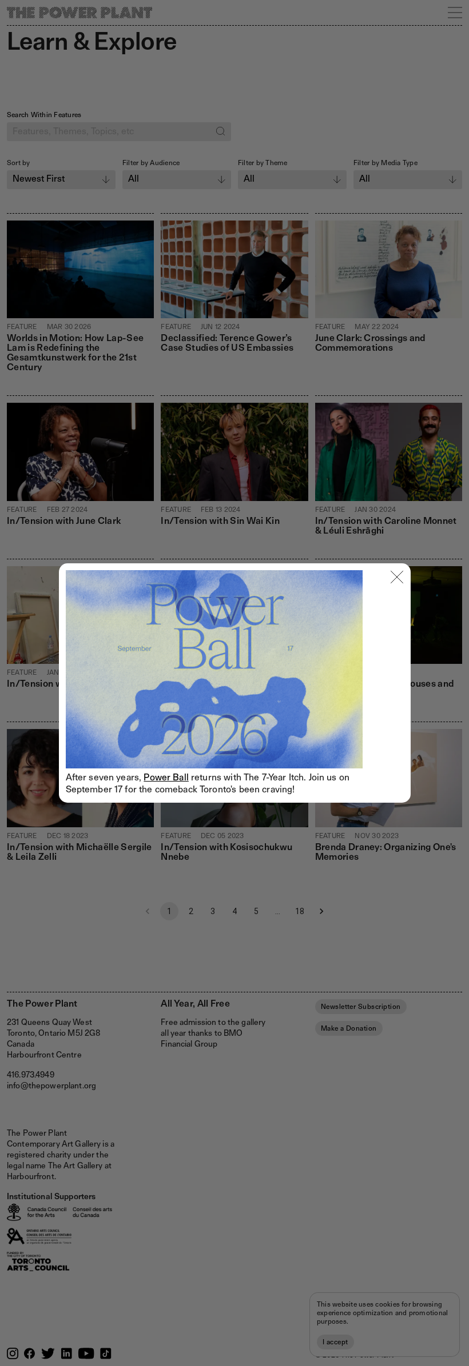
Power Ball (166, 777)
